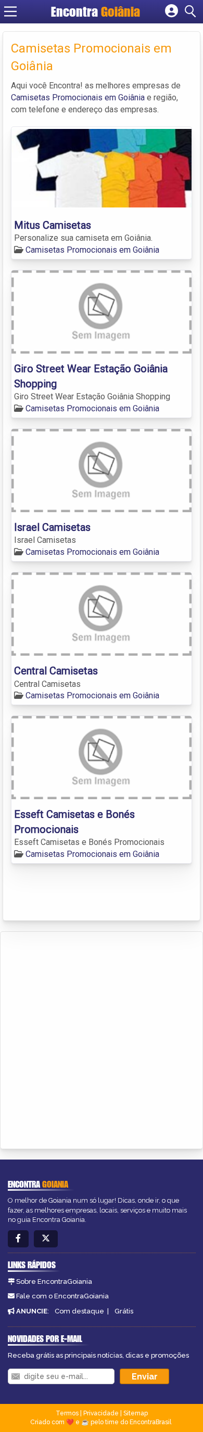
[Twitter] (46, 1238)
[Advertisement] (101, 1038)
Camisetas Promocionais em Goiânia (78, 97)
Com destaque (79, 1311)
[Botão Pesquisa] (192, 11)
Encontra (95, 11)
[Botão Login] (171, 11)
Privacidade (101, 1413)
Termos (67, 1413)
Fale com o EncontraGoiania (62, 1296)
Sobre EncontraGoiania (54, 1281)
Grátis (124, 1311)
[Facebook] (18, 1238)
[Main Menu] (10, 11)
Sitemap (135, 1413)
